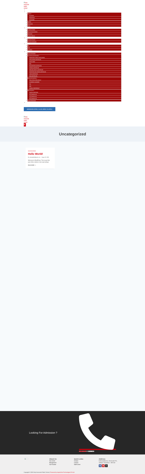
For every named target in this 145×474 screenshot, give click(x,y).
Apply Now (91, 451)
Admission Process (31, 39)
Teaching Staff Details (33, 92)
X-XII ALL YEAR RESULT (34, 88)
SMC (30, 86)
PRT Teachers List (33, 98)
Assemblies (29, 49)
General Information (31, 53)
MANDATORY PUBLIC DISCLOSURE (37, 57)
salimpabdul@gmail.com (34, 157)
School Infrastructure (31, 100)
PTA (30, 84)
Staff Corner (29, 33)
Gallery (28, 25)
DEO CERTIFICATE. (33, 75)
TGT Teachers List (33, 96)
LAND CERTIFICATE (33, 73)
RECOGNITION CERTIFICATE (35, 65)
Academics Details (31, 29)
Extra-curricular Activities (32, 31)
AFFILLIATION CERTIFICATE (35, 59)
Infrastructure (30, 23)
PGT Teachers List (33, 94)
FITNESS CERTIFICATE (34, 67)
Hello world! (35, 153)
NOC (30, 63)
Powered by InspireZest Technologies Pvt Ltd (62, 472)
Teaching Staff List (31, 35)
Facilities (29, 21)
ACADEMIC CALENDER (34, 82)
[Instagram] (106, 465)
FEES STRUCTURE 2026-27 (35, 80)
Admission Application (31, 41)
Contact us (29, 102)
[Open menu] (25, 124)
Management (32, 17)
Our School (31, 15)
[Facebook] (100, 465)
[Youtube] (103, 465)
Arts (28, 45)
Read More (32, 165)
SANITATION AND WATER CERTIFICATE (37, 71)
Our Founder (31, 19)
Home (28, 10)
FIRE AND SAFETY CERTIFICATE (36, 69)
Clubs (28, 47)
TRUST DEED (32, 61)
